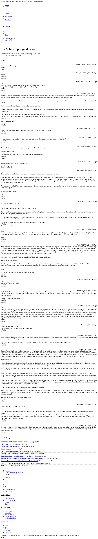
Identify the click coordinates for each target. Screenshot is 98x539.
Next (6, 35)
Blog (6, 527)
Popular (7, 13)
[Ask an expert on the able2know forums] (14, 1)
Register (35, 1)
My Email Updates (10, 518)
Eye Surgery (28, 54)
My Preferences (9, 514)
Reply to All (8, 40)
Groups (7, 6)
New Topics (8, 16)
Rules (6, 525)
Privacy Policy (38, 535)
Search (41, 1)
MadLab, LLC (16, 535)
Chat (6, 504)
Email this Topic (6, 55)
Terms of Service (28, 535)
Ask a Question (9, 498)
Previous (7, 26)
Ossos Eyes (36, 54)
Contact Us (8, 532)
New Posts (8, 20)
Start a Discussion (10, 500)
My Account (8, 511)
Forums (7, 5)
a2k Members (15, 54)
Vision (22, 54)
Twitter (7, 529)
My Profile (8, 513)
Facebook (8, 530)
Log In (29, 1)
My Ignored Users (10, 516)
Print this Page (16, 55)
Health (8, 54)
